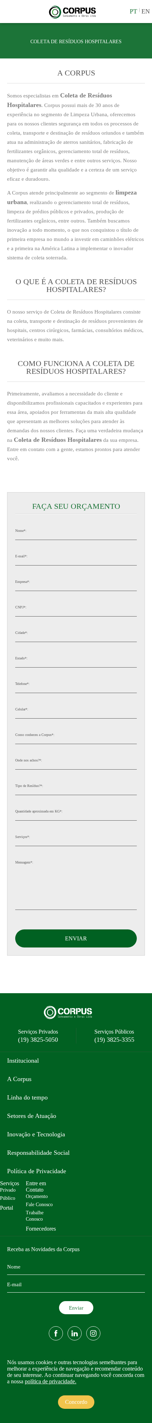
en (145, 11)
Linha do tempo (27, 1097)
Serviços (9, 1183)
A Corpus (19, 1078)
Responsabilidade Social (38, 1152)
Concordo (76, 1402)
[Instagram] (93, 1333)
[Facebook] (56, 1333)
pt (133, 11)
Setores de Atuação (31, 1115)
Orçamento (37, 1196)
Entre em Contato (36, 1186)
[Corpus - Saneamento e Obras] (74, 18)
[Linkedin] (74, 1333)
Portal (6, 1208)
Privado (8, 1190)
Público (7, 1198)
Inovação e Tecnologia (36, 1134)
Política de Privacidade (36, 1171)
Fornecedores (41, 1229)
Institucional (23, 1060)
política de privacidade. (50, 1381)
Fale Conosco (39, 1204)
